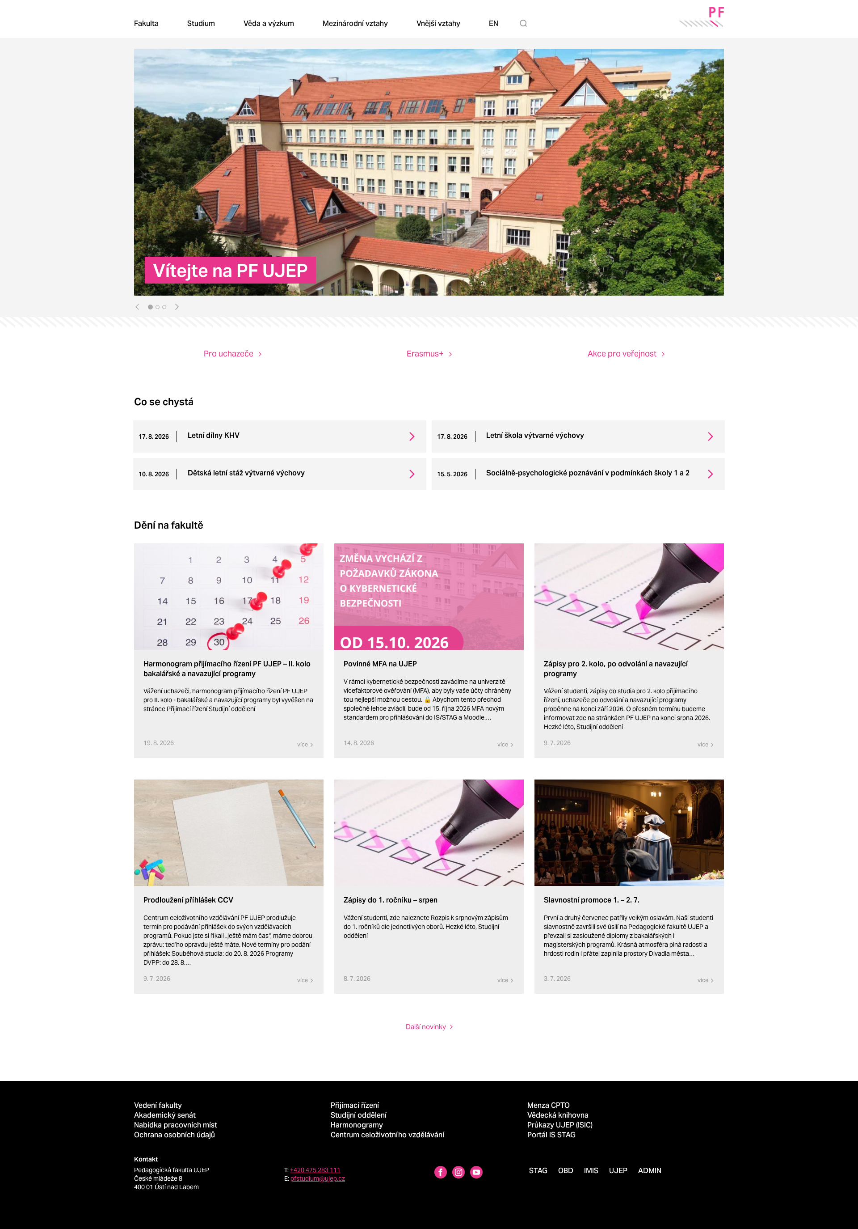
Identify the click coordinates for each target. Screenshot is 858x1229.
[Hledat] (525, 23)
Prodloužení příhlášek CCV (188, 900)
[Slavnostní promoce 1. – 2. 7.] (629, 833)
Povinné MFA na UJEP (380, 664)
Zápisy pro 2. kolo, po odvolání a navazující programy (616, 668)
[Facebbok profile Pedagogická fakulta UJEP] (440, 1173)
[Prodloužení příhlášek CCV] (229, 833)
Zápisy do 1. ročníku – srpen (390, 900)
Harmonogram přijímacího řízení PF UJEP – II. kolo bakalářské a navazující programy (227, 668)
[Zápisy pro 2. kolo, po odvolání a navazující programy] (629, 596)
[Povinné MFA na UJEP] (429, 596)
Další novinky (426, 1026)
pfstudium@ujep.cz (317, 1178)
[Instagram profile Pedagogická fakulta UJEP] (458, 1173)
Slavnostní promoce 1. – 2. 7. (591, 900)
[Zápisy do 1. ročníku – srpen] (429, 833)
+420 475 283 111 (315, 1170)
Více (302, 744)
